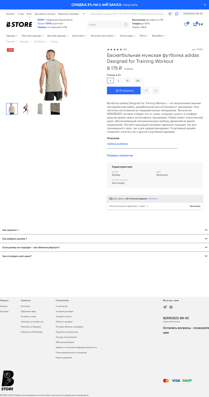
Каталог (10, 13)
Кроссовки (78, 35)
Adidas (54, 41)
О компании (62, 306)
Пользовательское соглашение (71, 352)
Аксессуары (126, 35)
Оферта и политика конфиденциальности (76, 347)
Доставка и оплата (45, 13)
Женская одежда (31, 35)
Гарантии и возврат (68, 13)
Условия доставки (64, 311)
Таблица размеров (65, 342)
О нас (21, 13)
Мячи (143, 35)
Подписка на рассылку (67, 332)
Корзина (4, 311)
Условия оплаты (64, 316)
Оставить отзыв (28, 316)
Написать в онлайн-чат (32, 321)
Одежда (10, 35)
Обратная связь (28, 311)
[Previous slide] (11, 74)
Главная (10, 41)
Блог (29, 13)
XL (127, 80)
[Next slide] (97, 74)
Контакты (25, 306)
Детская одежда (56, 35)
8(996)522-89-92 (193, 13)
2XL (138, 80)
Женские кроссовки (102, 35)
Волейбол (157, 35)
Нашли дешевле (64, 357)
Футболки (39, 41)
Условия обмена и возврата (69, 326)
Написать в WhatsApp (31, 332)
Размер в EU (114, 75)
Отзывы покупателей (66, 337)
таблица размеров (117, 143)
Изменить (153, 198)
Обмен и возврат (64, 321)
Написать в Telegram (31, 326)
